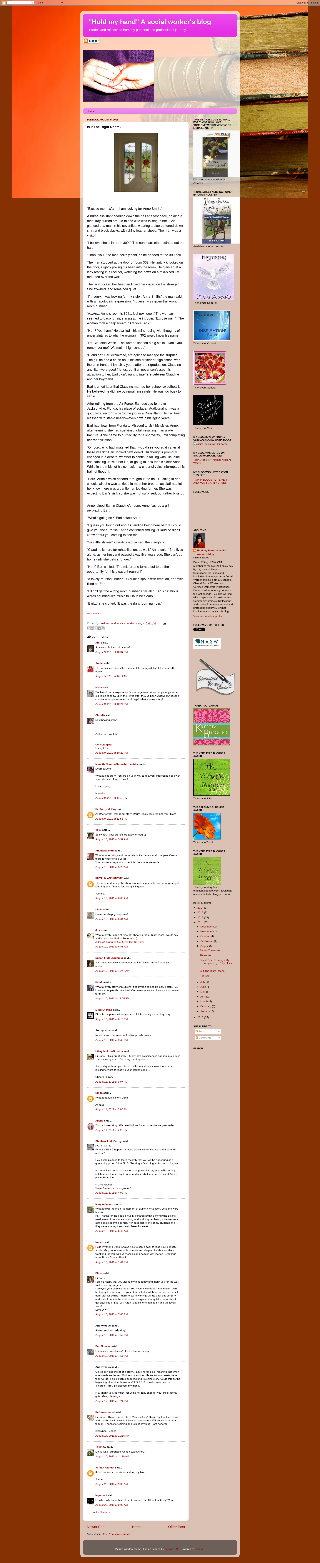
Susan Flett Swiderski (109, 958)
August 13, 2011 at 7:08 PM (111, 1314)
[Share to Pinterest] (103, 628)
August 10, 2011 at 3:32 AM (111, 839)
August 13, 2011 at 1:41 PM (111, 1262)
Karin (98, 687)
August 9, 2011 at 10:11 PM (111, 676)
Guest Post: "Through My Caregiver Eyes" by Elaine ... (216, 963)
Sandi (99, 982)
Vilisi (98, 829)
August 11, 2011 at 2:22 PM (111, 1130)
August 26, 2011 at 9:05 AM (111, 1505)
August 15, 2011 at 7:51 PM (111, 1355)
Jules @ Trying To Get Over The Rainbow (119, 942)
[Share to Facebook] (99, 628)
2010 (200, 1017)
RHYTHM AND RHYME (109, 878)
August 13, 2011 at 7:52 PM (111, 1335)
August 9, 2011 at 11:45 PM (111, 798)
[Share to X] (96, 628)
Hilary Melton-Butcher (109, 1051)
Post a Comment (101, 1512)
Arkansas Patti (104, 850)
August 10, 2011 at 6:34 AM (111, 919)
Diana (99, 1273)
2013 (200, 912)
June (203, 986)
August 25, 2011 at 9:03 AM (111, 1484)
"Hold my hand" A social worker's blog (150, 22)
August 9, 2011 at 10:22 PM (111, 752)
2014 (200, 907)
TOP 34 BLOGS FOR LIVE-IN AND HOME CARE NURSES (210, 481)
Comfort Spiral (103, 744)
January (205, 1011)
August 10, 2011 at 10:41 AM (112, 971)
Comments (204, 1037)
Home (90, 111)
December (206, 926)
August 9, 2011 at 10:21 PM (111, 704)
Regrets (204, 976)
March (204, 1001)
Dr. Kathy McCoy (105, 809)
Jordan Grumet (104, 1467)
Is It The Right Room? (212, 971)
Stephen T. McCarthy (108, 1141)
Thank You (206, 955)
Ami (97, 642)
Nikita (99, 1092)
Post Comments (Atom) (116, 1534)
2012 (200, 917)
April (203, 996)
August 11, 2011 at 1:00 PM (111, 1109)
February (206, 1006)
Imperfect (101, 1495)
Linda (99, 909)
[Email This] (89, 628)
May (203, 991)
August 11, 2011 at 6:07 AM (111, 1081)
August (204, 946)
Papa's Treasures (210, 950)
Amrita (99, 663)
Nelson (99, 1242)
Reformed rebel (105, 1412)
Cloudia (100, 715)
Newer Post (96, 1527)
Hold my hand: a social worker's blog (211, 552)
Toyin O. (100, 1446)
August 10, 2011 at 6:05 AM (111, 898)
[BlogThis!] (92, 628)
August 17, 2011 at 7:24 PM (111, 1401)
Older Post (176, 1527)
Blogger (199, 1549)
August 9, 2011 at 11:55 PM (111, 818)
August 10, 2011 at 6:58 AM (111, 946)
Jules (98, 930)
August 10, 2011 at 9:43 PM (111, 1040)
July (203, 982)
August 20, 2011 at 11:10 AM (112, 1456)
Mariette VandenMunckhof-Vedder (116, 764)
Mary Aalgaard (104, 1204)
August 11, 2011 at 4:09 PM (111, 1192)
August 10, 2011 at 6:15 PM (111, 1019)
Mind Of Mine (103, 1009)
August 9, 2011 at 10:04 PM (111, 652)
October (205, 936)
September (207, 941)
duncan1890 (172, 1549)
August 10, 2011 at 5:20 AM (111, 867)
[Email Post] (163, 623)
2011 (200, 922)
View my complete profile (208, 616)
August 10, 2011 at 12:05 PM (112, 998)
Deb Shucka (103, 1346)
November (206, 931)
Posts (201, 1031)
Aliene (99, 1120)
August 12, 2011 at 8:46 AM (111, 1231)
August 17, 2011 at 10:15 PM (112, 1435)
